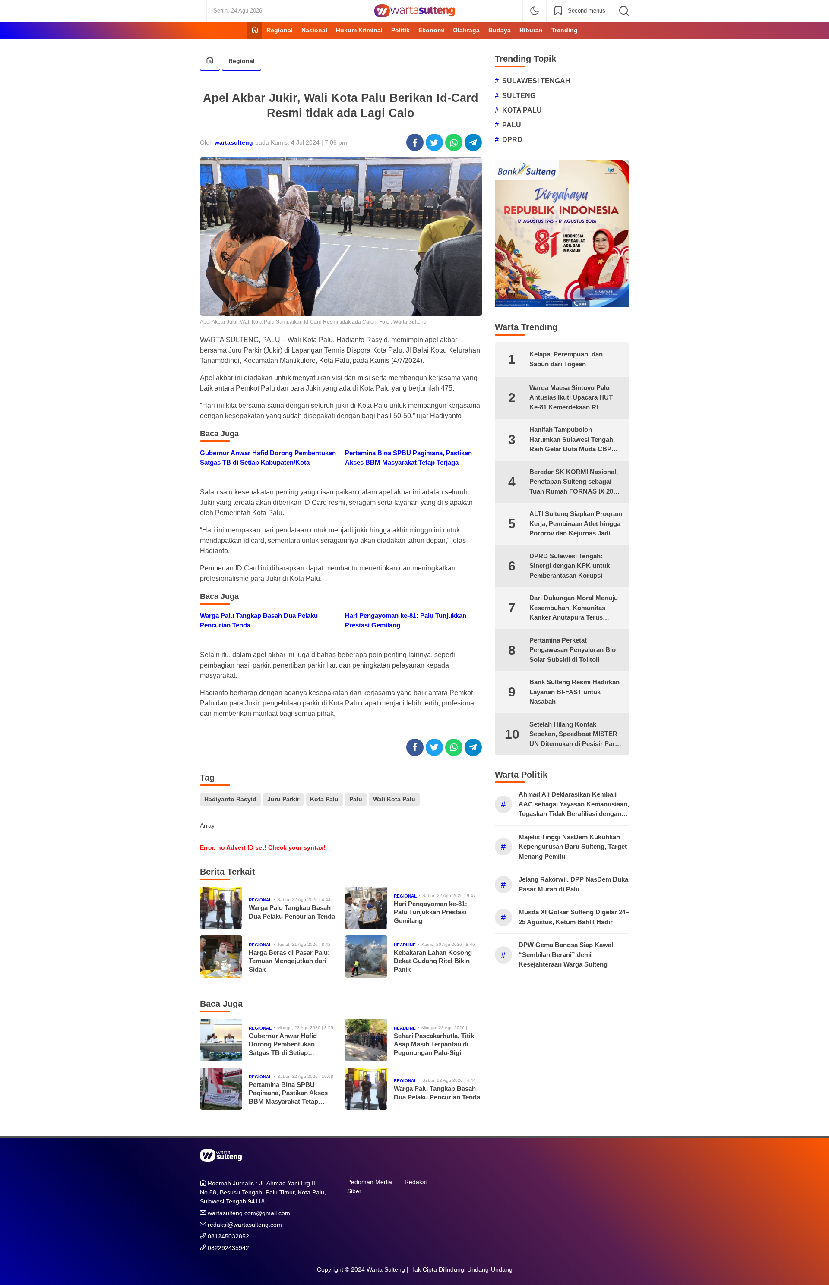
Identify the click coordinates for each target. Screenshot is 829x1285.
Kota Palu (324, 799)
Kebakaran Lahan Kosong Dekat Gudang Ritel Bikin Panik (433, 961)
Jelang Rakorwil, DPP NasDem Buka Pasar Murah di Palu (573, 884)
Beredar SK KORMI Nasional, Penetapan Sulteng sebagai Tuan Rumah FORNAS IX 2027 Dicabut (574, 482)
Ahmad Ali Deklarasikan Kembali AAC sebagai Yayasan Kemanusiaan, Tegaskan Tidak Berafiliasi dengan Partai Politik (574, 805)
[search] (624, 11)
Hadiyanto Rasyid (230, 799)
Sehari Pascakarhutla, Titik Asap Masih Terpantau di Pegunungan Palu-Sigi (434, 1044)
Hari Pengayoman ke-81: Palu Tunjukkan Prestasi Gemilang (405, 620)
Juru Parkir (283, 799)
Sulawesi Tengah (536, 81)
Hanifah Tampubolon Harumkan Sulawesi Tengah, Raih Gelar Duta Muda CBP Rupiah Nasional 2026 (572, 440)
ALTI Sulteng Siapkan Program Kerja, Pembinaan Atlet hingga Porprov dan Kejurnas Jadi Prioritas (575, 524)
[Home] (254, 30)
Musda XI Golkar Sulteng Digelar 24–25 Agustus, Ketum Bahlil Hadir (574, 917)
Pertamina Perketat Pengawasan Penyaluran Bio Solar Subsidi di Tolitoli (572, 649)
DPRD (512, 139)
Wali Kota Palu (394, 799)
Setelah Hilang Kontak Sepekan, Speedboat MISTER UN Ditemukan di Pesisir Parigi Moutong (575, 735)
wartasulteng (234, 142)
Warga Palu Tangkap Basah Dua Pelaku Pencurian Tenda (259, 620)
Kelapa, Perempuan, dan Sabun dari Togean (566, 359)
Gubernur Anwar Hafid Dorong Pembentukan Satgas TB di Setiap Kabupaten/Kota (268, 457)
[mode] (534, 11)
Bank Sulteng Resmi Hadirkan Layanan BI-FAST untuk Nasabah (574, 691)
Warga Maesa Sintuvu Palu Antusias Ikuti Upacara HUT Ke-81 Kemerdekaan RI (571, 397)
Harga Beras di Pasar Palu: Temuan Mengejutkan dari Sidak (289, 961)
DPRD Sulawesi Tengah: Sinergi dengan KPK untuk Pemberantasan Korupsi (569, 565)
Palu (355, 799)
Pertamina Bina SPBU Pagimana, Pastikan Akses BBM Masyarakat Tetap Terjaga (408, 457)
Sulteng (518, 95)
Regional (241, 60)
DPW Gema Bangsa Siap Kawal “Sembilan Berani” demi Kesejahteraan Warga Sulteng (566, 954)
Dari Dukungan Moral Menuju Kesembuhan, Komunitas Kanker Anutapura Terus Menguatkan (573, 608)
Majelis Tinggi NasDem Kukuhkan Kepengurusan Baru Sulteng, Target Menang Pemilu (573, 846)
